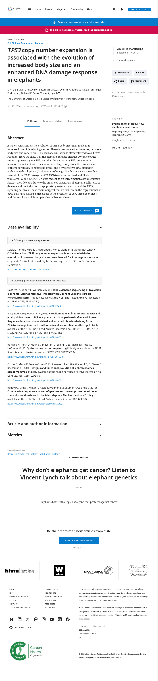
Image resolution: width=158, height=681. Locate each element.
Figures (52, 121)
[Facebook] (68, 621)
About (90, 9)
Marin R (23, 364)
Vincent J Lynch (49, 93)
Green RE (59, 345)
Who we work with (18, 596)
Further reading (121, 148)
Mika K (31, 250)
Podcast (79, 487)
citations (118, 96)
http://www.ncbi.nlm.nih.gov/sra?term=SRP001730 (35, 357)
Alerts (122, 9)
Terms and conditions (20, 608)
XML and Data (51, 608)
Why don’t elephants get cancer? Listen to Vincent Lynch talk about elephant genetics (78, 474)
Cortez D (12, 364)
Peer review (75, 121)
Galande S (83, 388)
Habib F (44, 388)
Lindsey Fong (32, 90)
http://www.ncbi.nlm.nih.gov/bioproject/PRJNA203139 (35, 337)
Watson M (39, 290)
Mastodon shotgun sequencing (48, 349)
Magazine (62, 9)
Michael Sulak (15, 90)
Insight (115, 140)
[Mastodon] (35, 621)
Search (114, 9)
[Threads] (60, 621)
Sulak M (12, 250)
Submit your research (139, 9)
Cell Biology (13, 43)
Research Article (15, 39)
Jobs (11, 593)
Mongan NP (67, 250)
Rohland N (13, 345)
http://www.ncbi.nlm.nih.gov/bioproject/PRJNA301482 (35, 403)
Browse (49, 9)
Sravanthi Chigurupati (70, 90)
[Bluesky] (11, 621)
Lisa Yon (89, 90)
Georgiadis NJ (74, 345)
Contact (13, 604)
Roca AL (87, 345)
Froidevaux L (55, 364)
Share (121, 81)
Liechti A (69, 364)
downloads (136, 92)
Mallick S (36, 345)
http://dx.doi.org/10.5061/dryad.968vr (28, 269)
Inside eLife (50, 593)
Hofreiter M (14, 348)
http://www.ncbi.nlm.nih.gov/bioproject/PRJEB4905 (35, 306)
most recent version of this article (86, 22)
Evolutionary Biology (32, 43)
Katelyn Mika (48, 90)
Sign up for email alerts (79, 540)
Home (38, 9)
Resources (50, 604)
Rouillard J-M (21, 314)
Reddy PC (12, 388)
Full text (32, 122)
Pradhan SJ (55, 388)
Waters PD (81, 364)
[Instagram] (44, 621)
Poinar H (35, 314)
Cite (142, 73)
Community (77, 9)
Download (123, 73)
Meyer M (47, 345)
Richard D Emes (30, 93)
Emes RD (80, 250)
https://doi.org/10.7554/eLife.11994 (42, 106)
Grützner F (95, 364)
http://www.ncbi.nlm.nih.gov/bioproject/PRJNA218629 (35, 380)
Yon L (56, 250)
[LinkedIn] (19, 621)
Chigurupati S (44, 250)
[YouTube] (52, 621)
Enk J (10, 314)
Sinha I (23, 388)
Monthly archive (53, 596)
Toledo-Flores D (38, 364)
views (118, 92)
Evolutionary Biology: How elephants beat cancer (128, 125)
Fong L (22, 250)
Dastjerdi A (13, 290)
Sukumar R (69, 388)
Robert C (26, 290)
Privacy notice (79, 547)
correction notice (103, 30)
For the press (51, 600)
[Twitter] (27, 621)
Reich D (25, 345)
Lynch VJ (91, 250)
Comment (141, 82)
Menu (29, 9)
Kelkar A (33, 388)
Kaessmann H (15, 368)
